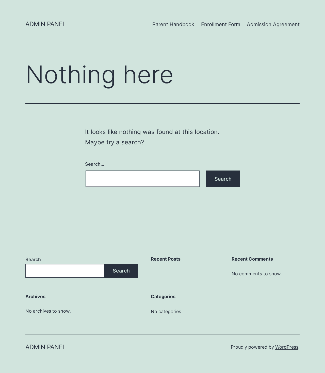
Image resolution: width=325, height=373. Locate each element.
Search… (94, 164)
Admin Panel (45, 24)
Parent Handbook (173, 24)
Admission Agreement (273, 24)
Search (33, 259)
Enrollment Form (220, 24)
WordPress (286, 347)
